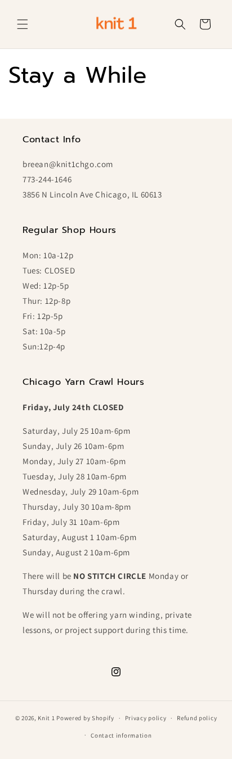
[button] (22, 24)
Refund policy (197, 718)
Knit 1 (46, 718)
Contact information (121, 735)
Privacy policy (146, 718)
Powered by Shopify (85, 718)
